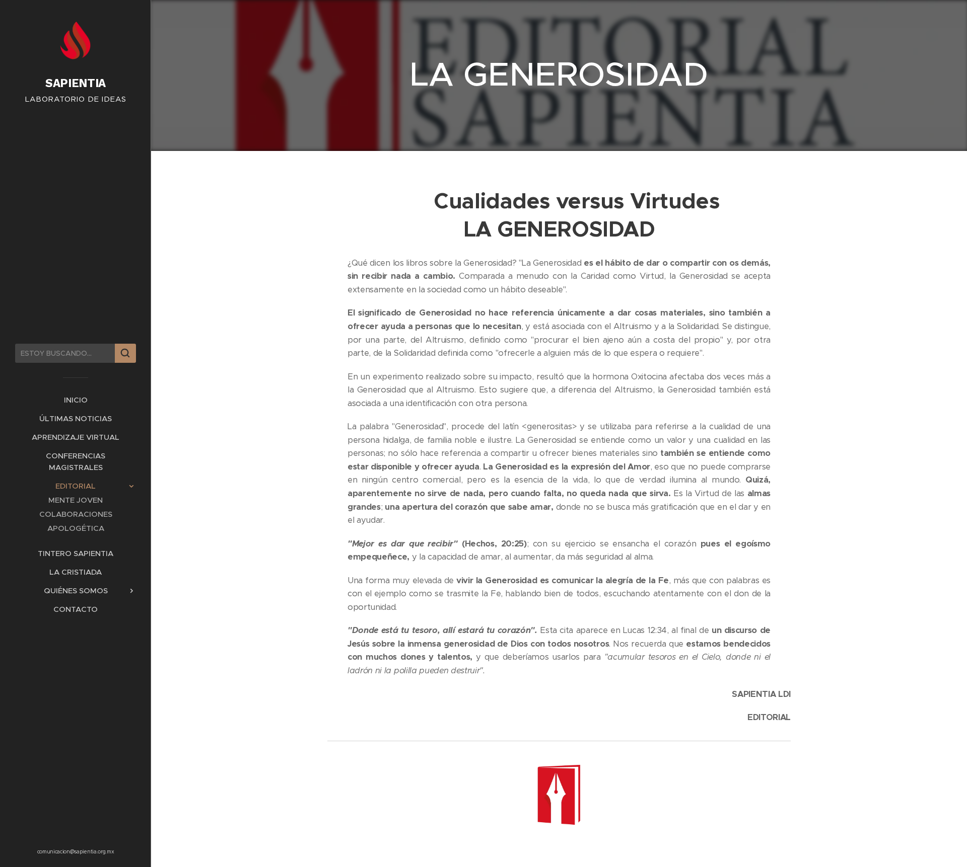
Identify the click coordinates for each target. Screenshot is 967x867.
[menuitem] (75, 400)
